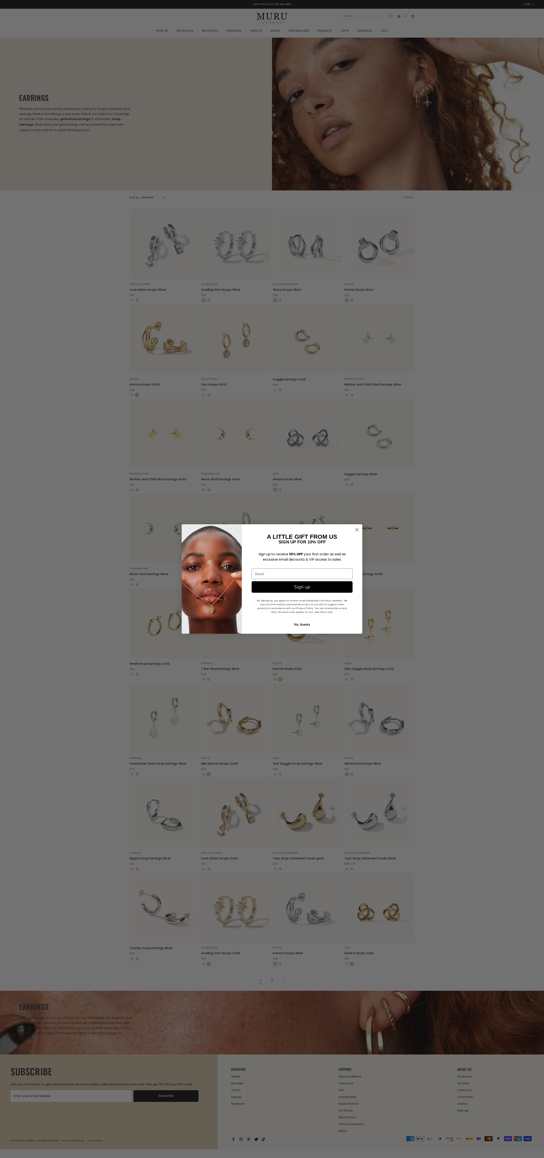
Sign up (302, 587)
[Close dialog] (357, 529)
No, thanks (302, 624)
